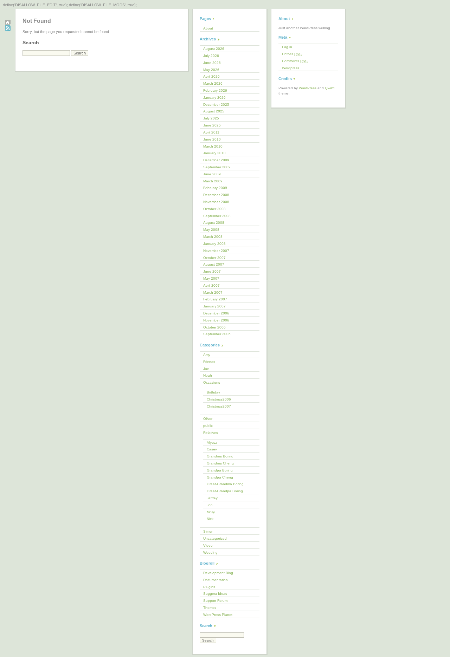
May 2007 (211, 278)
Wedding (210, 552)
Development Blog (218, 573)
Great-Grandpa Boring (225, 491)
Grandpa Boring (220, 470)
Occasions (211, 382)
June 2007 (212, 271)
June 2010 (212, 139)
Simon (208, 531)
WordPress (307, 88)
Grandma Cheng (220, 463)
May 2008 (211, 230)
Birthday (213, 392)
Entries (292, 54)
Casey (212, 449)
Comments (295, 61)
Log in (287, 47)
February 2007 (215, 299)
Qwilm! (330, 88)
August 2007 (213, 264)
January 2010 (214, 153)
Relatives (210, 433)
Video (208, 545)
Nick (210, 519)
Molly (211, 512)
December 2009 (216, 160)
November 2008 (216, 202)
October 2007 (214, 258)
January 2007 (214, 306)
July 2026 (211, 56)
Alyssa (212, 442)
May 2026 (211, 70)
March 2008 (213, 237)
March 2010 (213, 146)
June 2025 (212, 125)
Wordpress (290, 68)
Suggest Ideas (215, 594)
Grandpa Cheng (220, 477)
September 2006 (217, 334)
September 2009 (217, 167)
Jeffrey (212, 498)
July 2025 (211, 118)
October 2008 (214, 209)
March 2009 (213, 181)
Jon (210, 505)
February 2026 (215, 90)
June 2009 (212, 174)
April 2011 (211, 132)
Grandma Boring (220, 456)
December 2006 (216, 313)
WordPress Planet (217, 615)
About (208, 28)
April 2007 (211, 285)
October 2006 (214, 327)
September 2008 (217, 216)
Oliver (207, 419)
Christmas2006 (219, 399)
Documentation (215, 580)
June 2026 (212, 63)
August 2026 (213, 49)
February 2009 (215, 188)
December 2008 (216, 195)
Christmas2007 (219, 406)
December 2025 (216, 104)
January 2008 (214, 244)
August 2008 (213, 223)
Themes (209, 608)
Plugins (209, 587)
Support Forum (215, 601)
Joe (206, 369)
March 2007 (213, 292)
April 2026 (211, 76)
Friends (209, 362)
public (208, 426)
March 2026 (213, 83)
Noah (207, 375)
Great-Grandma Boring (225, 484)
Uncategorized (215, 538)
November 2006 (216, 320)
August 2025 (213, 111)
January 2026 (214, 97)
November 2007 (216, 251)
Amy (206, 355)
